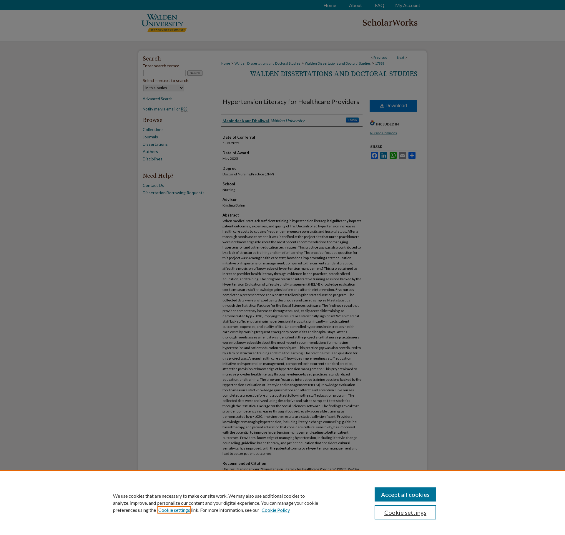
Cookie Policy (276, 510)
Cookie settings (174, 510)
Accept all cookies (405, 494)
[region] (282, 502)
